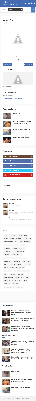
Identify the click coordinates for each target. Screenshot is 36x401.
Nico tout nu (16, 113)
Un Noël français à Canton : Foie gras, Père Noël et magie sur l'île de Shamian (22, 342)
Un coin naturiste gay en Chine (22, 129)
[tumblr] (34, 3)
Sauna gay (20, 287)
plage (25, 280)
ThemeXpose (14, 398)
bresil (5, 274)
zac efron (20, 264)
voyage (27, 271)
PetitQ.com (7, 284)
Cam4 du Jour (26, 261)
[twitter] (26, 3)
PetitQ (6, 238)
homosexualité (25, 277)
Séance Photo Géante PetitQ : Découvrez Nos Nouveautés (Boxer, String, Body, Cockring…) (22, 350)
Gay (16, 241)
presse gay (7, 280)
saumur (15, 248)
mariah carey (7, 271)
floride (12, 238)
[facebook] (23, 3)
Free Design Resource (25, 398)
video (16, 245)
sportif (15, 258)
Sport (13, 254)
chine (11, 245)
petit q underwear (24, 241)
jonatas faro (7, 64)
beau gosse (13, 235)
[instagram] (29, 3)
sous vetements (8, 241)
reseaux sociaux (18, 271)
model (22, 245)
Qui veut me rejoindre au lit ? (21, 137)
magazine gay (21, 251)
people (6, 245)
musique (28, 238)
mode (25, 235)
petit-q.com (7, 248)
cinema (17, 277)
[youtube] (32, 3)
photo (20, 235)
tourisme (6, 254)
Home (4, 9)
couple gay (23, 258)
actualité (20, 254)
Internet (21, 248)
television (7, 251)
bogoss (6, 264)
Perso (5, 235)
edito (13, 251)
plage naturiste (8, 277)
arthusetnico (20, 238)
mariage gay (7, 261)
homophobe (15, 284)
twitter (12, 264)
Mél (10, 217)
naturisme (20, 274)
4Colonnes (12, 203)
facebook (21, 267)
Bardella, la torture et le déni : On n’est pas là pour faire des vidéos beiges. (21, 312)
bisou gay (12, 274)
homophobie (7, 258)
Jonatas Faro (7, 87)
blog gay (27, 264)
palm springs (16, 261)
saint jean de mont (9, 287)
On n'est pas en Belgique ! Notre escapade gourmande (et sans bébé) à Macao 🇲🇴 (22, 328)
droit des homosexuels (10, 267)
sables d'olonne (16, 280)
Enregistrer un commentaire (13, 98)
